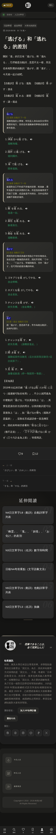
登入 (51, 5)
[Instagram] (23, 733)
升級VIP (8, 5)
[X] (46, 733)
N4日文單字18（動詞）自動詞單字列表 (27, 514)
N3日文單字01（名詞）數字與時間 (27, 550)
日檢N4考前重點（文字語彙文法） (26, 569)
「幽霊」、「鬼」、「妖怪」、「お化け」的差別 (27, 533)
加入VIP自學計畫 (28, 710)
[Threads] (7, 733)
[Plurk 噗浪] (38, 733)
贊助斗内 (11, 718)
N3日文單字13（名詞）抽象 (23, 606)
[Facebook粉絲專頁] (15, 733)
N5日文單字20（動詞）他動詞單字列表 (27, 590)
